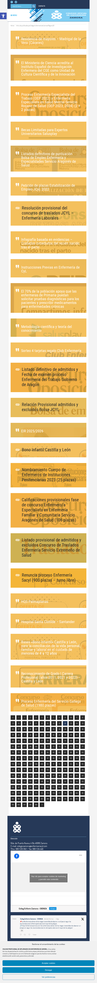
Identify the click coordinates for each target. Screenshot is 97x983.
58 (47, 741)
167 (77, 787)
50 (77, 735)
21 (59, 723)
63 (77, 741)
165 (65, 787)
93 (24, 758)
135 (42, 776)
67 (24, 746)
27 (18, 729)
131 (18, 776)
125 (59, 770)
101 (71, 758)
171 (24, 793)
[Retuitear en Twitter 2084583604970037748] (25, 934)
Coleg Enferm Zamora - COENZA (31, 919)
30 (36, 729)
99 (59, 758)
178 (65, 793)
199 (36, 805)
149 (48, 781)
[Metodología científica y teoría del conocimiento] (48, 327)
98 (53, 758)
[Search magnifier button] (34, 6)
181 (82, 793)
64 (82, 741)
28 (24, 729)
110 (48, 764)
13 (13, 723)
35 (65, 729)
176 (54, 793)
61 (65, 741)
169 (13, 793)
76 (77, 746)
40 (19, 735)
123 (48, 770)
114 (71, 764)
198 (30, 805)
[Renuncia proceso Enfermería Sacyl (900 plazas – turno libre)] (48, 578)
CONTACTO (41, 6)
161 (42, 787)
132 (24, 776)
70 (42, 746)
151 (59, 781)
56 (36, 741)
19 (47, 723)
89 (77, 752)
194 (83, 799)
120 (30, 770)
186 (36, 799)
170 (19, 793)
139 (65, 776)
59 (53, 741)
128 (77, 770)
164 (59, 787)
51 (82, 735)
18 (42, 723)
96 (42, 758)
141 (77, 776)
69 (36, 746)
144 (19, 781)
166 (71, 787)
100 (65, 758)
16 (30, 723)
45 (47, 735)
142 (82, 776)
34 (59, 729)
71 (47, 746)
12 (82, 717)
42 (30, 735)
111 (53, 764)
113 (65, 764)
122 (42, 770)
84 (47, 752)
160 (36, 787)
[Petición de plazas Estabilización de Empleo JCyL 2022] (48, 186)
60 (59, 741)
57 (42, 741)
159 (30, 787)
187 (42, 799)
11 (76, 717)
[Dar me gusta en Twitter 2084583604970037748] (30, 934)
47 (59, 735)
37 (77, 729)
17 (36, 723)
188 (48, 799)
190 (59, 799)
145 (25, 781)
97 (48, 758)
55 (30, 741)
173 (36, 793)
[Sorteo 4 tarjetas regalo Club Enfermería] (48, 349)
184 (25, 799)
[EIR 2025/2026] (48, 430)
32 (47, 729)
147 (36, 781)
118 (18, 770)
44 (42, 735)
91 (13, 758)
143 (13, 781)
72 (53, 746)
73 (59, 746)
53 (18, 741)
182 (13, 799)
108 (36, 764)
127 (71, 770)
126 (65, 770)
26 (13, 729)
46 (53, 735)
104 (13, 764)
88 (71, 752)
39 (13, 735)
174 (42, 793)
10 (71, 717)
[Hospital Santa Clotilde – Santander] (48, 621)
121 (36, 770)
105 (19, 764)
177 (59, 793)
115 (77, 764)
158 (25, 787)
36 (71, 729)
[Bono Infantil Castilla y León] (48, 450)
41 (24, 735)
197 (24, 805)
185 (30, 799)
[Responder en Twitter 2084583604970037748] (21, 934)
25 (82, 723)
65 (13, 746)
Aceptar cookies (48, 963)
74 (65, 746)
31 (42, 729)
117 (13, 770)
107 (30, 764)
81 (30, 752)
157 (19, 787)
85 (53, 752)
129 (83, 770)
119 (24, 770)
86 (59, 752)
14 (18, 723)
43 (36, 735)
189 (54, 799)
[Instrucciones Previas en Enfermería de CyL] (48, 268)
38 (82, 729)
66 (19, 746)
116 (82, 764)
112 (59, 764)
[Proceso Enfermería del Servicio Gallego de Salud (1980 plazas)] (48, 702)
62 (71, 741)
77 (82, 746)
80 (24, 752)
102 (77, 758)
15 (24, 723)
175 (48, 793)
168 (83, 787)
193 (77, 799)
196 (19, 805)
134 (36, 776)
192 (71, 799)
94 (30, 758)
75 (71, 746)
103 (83, 758)
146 (30, 781)
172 (30, 793)
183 (19, 799)
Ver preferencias (48, 977)
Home (12, 26)
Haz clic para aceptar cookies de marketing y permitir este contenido (48, 877)
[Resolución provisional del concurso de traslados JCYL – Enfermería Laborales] (48, 213)
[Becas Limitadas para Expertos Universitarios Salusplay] (48, 131)
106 (24, 764)
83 (42, 752)
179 (71, 793)
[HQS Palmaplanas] (48, 600)
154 (77, 781)
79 (19, 752)
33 (53, 729)
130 (13, 776)
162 (48, 787)
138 (59, 776)
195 (13, 805)
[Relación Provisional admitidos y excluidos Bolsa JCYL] (48, 407)
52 (13, 741)
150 (54, 781)
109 (42, 764)
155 (83, 781)
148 (42, 781)
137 (54, 776)
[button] (3, 16)
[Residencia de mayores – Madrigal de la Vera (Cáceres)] (48, 40)
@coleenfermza (48, 919)
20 (53, 723)
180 (77, 793)
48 (65, 735)
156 (13, 787)
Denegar (48, 970)
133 (30, 776)
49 (71, 735)
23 (71, 723)
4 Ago (57, 919)
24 (77, 723)
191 (65, 799)
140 (71, 776)
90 (83, 752)
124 (53, 770)
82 (36, 752)
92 (18, 758)
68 (30, 746)
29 (30, 729)
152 (65, 781)
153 (71, 781)
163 (54, 787)
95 (36, 758)
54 (24, 741)
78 (13, 752)
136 (48, 776)
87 (65, 752)
